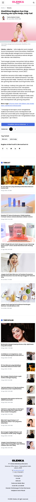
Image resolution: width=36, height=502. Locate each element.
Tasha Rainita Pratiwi (13, 17)
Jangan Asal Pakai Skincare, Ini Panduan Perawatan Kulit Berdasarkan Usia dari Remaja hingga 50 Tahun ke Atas (18, 276)
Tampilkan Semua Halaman (17, 124)
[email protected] (18, 470)
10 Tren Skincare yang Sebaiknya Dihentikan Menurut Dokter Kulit (17, 187)
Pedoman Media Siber (18, 483)
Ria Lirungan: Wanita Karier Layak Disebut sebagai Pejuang (11, 377)
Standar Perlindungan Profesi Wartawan (18, 488)
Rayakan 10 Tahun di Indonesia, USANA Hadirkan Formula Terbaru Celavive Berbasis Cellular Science (17, 216)
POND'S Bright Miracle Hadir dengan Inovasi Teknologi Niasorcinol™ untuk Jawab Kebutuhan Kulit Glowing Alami (17, 245)
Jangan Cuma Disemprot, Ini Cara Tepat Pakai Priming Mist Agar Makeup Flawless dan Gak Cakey (13, 444)
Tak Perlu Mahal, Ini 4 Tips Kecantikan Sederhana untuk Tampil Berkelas (12, 388)
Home (3, 8)
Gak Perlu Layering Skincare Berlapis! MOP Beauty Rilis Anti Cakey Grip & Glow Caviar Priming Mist (12, 410)
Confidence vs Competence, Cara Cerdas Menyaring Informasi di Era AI (12, 354)
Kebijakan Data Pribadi (18, 490)
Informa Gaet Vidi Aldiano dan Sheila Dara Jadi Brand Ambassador (17, 105)
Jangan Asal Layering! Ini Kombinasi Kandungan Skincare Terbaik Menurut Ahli (15, 305)
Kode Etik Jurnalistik (18, 485)
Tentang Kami (18, 476)
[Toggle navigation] (3, 2)
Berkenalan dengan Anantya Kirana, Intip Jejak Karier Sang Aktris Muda (17, 345)
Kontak (18, 478)
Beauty (9, 8)
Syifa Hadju (13, 139)
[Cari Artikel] (33, 2)
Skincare (4, 139)
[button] (3, 148)
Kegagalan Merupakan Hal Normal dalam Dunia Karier (11, 399)
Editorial (18, 481)
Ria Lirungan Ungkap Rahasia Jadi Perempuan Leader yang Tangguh (11, 432)
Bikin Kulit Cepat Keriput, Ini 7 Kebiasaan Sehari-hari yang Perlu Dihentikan (11, 421)
